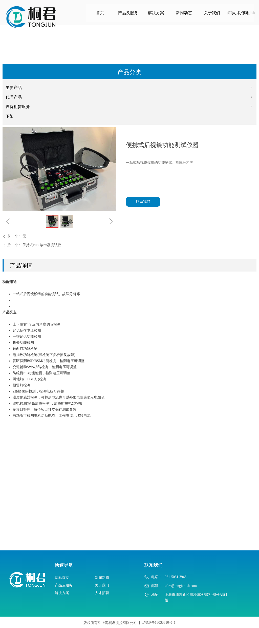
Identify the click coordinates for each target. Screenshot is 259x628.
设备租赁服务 (129, 106)
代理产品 (129, 97)
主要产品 (129, 87)
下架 (10, 116)
